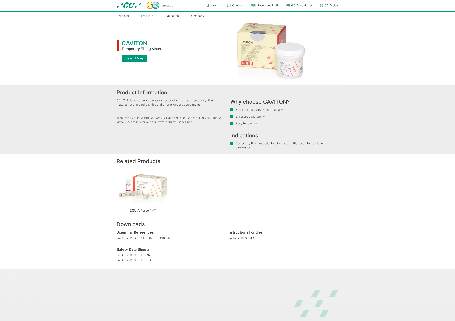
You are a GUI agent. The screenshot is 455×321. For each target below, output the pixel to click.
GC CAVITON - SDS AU (134, 260)
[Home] (145, 5)
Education (172, 16)
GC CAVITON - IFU (241, 238)
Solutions (123, 16)
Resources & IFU (268, 5)
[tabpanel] (143, 189)
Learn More (134, 58)
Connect (238, 5)
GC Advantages (301, 5)
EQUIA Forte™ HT (143, 210)
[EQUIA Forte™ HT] (143, 187)
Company (197, 16)
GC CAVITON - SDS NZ (134, 255)
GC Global (331, 5)
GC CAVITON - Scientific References (143, 238)
